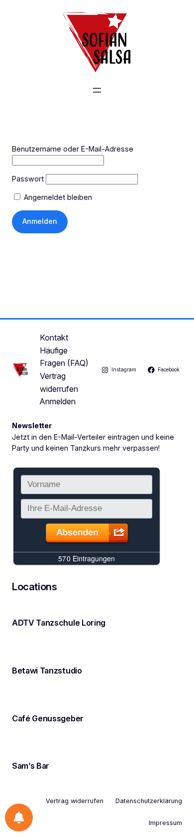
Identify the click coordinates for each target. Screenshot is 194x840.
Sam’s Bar (30, 765)
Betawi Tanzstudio (47, 670)
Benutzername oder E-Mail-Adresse (72, 149)
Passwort (28, 178)
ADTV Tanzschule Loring (58, 622)
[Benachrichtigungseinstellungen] (19, 818)
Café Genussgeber (48, 718)
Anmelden (58, 401)
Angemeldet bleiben (57, 197)
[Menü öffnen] (97, 90)
